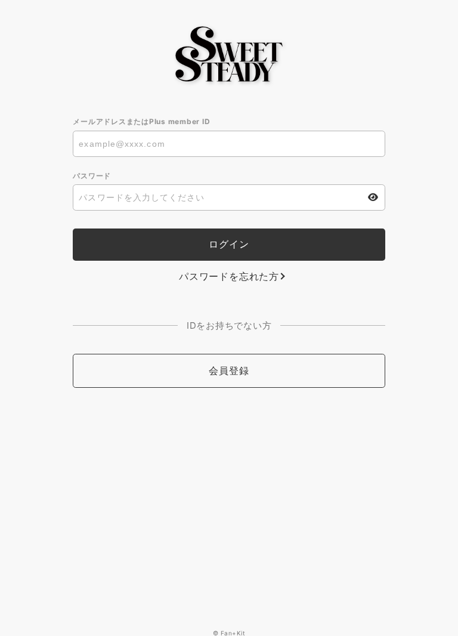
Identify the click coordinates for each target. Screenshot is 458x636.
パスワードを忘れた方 (229, 276)
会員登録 (229, 370)
